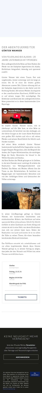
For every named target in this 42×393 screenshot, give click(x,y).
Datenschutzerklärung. (9, 389)
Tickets (22, 297)
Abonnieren (22, 357)
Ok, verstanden (35, 374)
